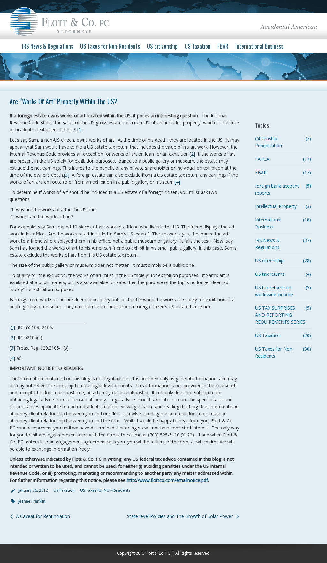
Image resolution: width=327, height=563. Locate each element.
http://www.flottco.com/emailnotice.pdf (167, 480)
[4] (177, 182)
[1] (80, 130)
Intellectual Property (276, 206)
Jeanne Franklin (31, 501)
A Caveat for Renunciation (43, 516)
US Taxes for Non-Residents (105, 490)
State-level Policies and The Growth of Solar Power (180, 516)
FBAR (261, 172)
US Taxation (64, 490)
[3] (66, 175)
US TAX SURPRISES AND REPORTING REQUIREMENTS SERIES (280, 315)
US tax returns (270, 274)
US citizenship (269, 261)
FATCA (262, 159)
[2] (192, 154)
